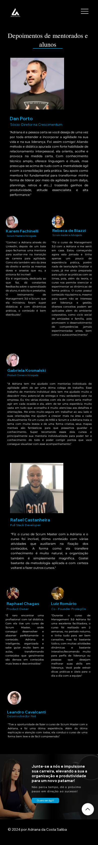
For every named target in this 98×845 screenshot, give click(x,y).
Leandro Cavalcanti (26, 711)
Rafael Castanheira (30, 519)
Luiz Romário (64, 603)
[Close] (88, 809)
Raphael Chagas (23, 603)
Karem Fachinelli (22, 230)
